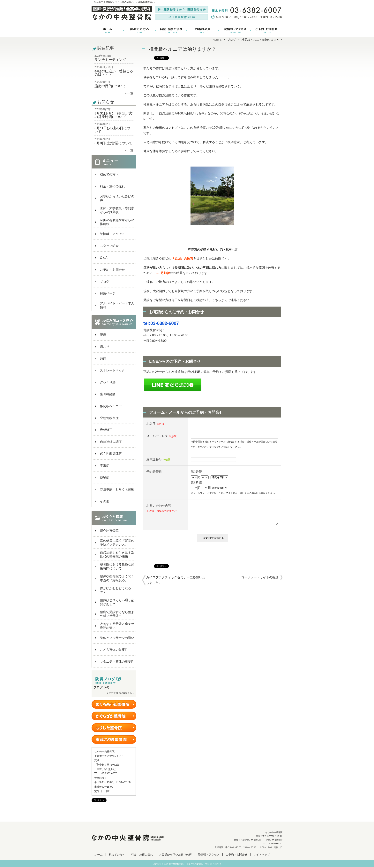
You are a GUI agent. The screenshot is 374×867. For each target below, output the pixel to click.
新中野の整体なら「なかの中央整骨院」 (186, 864)
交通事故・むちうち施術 (117, 489)
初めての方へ (139, 30)
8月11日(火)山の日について (112, 130)
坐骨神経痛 (108, 394)
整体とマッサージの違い (117, 637)
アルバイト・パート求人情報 (117, 305)
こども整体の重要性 (114, 649)
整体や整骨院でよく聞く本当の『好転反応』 (117, 578)
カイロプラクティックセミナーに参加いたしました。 (175, 580)
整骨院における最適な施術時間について (117, 566)
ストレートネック (112, 370)
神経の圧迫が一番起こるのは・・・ (113, 73)
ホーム (107, 30)
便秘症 (104, 477)
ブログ (231, 39)
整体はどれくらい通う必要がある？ (117, 602)
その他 (104, 501)
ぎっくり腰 (108, 382)
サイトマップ (261, 854)
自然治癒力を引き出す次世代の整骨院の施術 (117, 554)
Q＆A (104, 257)
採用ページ (108, 293)
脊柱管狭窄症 (109, 418)
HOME (217, 39)
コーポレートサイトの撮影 (260, 577)
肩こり (104, 346)
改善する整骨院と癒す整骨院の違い (117, 625)
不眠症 (104, 465)
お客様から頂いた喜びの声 (203, 30)
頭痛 (103, 358)
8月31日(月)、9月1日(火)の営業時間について (113, 115)
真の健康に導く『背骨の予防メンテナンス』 (117, 542)
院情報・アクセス (235, 30)
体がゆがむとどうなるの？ (115, 590)
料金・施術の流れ (171, 30)
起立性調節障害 (111, 453)
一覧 (130, 93)
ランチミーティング (110, 60)
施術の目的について (110, 86)
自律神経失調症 (111, 441)
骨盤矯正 (106, 430)
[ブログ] (114, 683)
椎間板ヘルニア (111, 406)
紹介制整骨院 (109, 530)
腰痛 (103, 334)
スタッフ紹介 (109, 245)
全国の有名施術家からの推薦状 (117, 222)
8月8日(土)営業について (113, 143)
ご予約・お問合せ (266, 30)
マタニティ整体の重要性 (117, 661)
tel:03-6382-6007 (161, 323)
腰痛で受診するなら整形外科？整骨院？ (117, 614)
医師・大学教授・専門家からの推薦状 (117, 210)
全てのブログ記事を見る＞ (120, 693)
